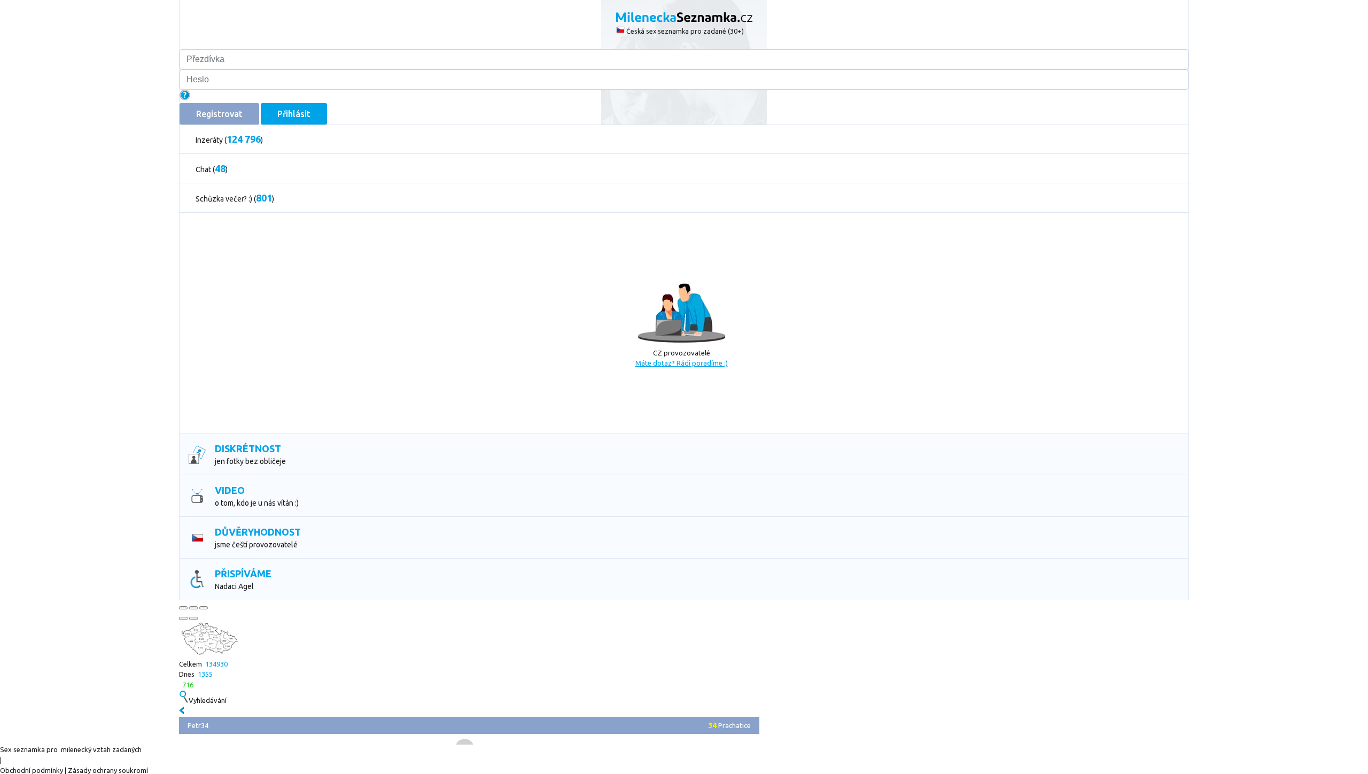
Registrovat (219, 114)
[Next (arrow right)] (193, 618)
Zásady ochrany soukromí (108, 770)
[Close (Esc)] (183, 607)
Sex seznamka (22, 749)
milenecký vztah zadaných (101, 749)
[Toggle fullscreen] (193, 607)
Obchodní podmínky (31, 770)
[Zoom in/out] (203, 607)
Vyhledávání (208, 700)
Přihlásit (293, 114)
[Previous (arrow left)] (183, 618)
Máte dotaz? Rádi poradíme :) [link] (681, 363)
